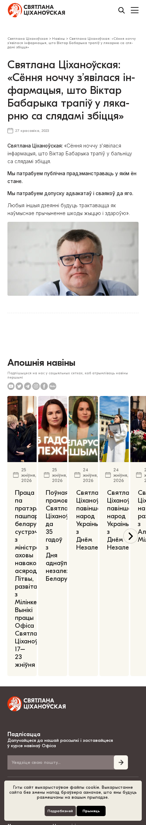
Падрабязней (60, 811)
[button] (130, 536)
